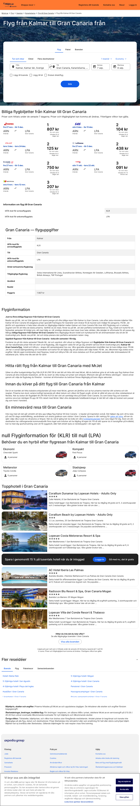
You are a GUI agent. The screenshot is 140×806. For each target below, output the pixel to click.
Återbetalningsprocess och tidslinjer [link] (109, 767)
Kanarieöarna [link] (30, 13)
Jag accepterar (124, 781)
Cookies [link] (53, 758)
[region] (70, 789)
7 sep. (100, 68)
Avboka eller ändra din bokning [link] (107, 758)
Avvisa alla (124, 789)
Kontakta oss (109, 5)
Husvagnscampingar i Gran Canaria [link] (86, 691)
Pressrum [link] (7, 767)
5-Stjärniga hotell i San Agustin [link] (16, 681)
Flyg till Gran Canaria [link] (46, 13)
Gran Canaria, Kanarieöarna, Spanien (72, 68)
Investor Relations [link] (11, 771)
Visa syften (124, 797)
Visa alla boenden (70, 641)
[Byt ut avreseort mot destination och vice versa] (50, 67)
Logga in (133, 5)
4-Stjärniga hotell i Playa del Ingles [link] (18, 686)
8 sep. (120, 68)
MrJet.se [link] (5, 13)
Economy (120, 59)
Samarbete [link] (8, 763)
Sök (70, 84)
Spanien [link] (19, 13)
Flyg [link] (12, 13)
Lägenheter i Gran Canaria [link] (14, 697)
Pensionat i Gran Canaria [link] (82, 686)
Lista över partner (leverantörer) (79, 802)
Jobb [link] (6, 754)
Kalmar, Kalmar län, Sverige (30, 68)
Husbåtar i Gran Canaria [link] (13, 691)
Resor (122, 5)
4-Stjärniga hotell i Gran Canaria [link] (85, 681)
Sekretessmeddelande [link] (58, 754)
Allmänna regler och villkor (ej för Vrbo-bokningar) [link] (69, 767)
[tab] (59, 50)
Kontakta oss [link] (101, 754)
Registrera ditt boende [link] (12, 758)
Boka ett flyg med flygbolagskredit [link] (109, 763)
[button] (70, 659)
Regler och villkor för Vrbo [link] (60, 771)
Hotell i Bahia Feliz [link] (11, 676)
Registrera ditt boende (89, 5)
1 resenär (105, 59)
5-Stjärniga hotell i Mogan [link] (82, 676)
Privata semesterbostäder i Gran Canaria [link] (89, 697)
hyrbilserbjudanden (91, 419)
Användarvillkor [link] (56, 763)
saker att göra (116, 416)
